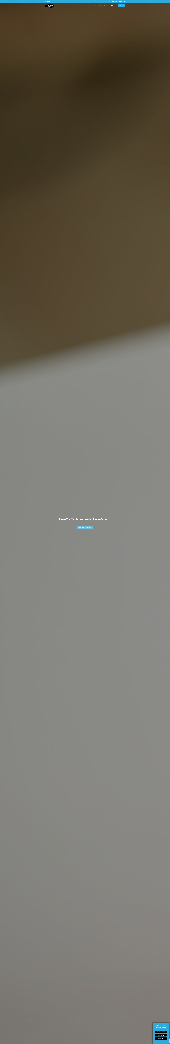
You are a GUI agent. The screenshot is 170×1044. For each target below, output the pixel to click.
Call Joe (160, 1038)
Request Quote (161, 1032)
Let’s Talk (121, 5)
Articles (113, 5)
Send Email (161, 1035)
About (100, 5)
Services (106, 5)
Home (94, 5)
